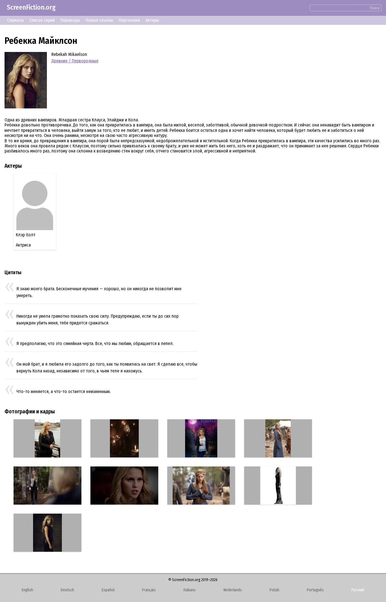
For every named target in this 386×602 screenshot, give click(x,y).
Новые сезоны (99, 20)
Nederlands (233, 590)
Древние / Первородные (74, 61)
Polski (274, 590)
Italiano (189, 590)
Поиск (375, 8)
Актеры (152, 20)
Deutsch (67, 590)
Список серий (42, 20)
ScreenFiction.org (31, 7)
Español (108, 590)
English (27, 590)
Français (149, 590)
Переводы (70, 20)
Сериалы (15, 20)
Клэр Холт (25, 234)
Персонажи (129, 20)
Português (315, 590)
